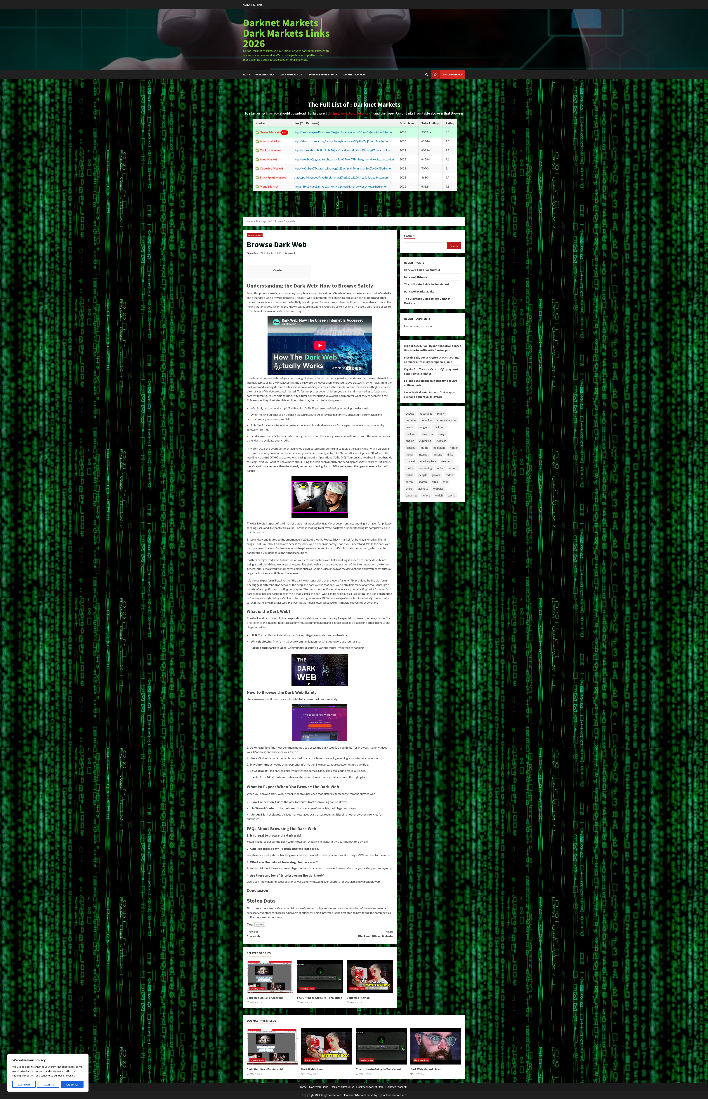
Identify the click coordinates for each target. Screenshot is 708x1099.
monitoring (425, 468)
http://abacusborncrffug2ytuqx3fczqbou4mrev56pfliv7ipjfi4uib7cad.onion (341, 141)
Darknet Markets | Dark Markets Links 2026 (286, 33)
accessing (425, 413)
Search (409, 235)
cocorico (426, 420)
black (440, 413)
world (451, 495)
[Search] (426, 74)
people (423, 475)
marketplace (428, 461)
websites (411, 495)
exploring (425, 440)
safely (409, 481)
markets (446, 461)
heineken (439, 447)
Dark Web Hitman (370, 976)
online (409, 475)
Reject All (48, 1084)
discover (427, 434)
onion (440, 468)
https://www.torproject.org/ (350, 113)
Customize (24, 1084)
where (426, 495)
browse (260, 924)
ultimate (423, 488)
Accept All (72, 1084)
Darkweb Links (264, 74)
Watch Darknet (452, 74)
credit (409, 427)
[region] (47, 1073)
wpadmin (253, 253)
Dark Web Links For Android (270, 976)
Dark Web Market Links (419, 291)
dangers (424, 427)
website (438, 488)
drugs (442, 434)
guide (424, 447)
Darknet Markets (354, 74)
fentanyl (411, 447)
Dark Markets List (292, 74)
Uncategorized (254, 235)
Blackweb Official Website (375, 934)
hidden (454, 447)
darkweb (411, 434)
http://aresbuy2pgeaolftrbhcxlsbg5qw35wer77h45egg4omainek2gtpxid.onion (344, 159)
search (423, 481)
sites (435, 481)
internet (423, 454)
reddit (449, 475)
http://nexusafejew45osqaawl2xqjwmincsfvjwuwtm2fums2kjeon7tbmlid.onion (343, 132)
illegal (409, 454)
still (445, 481)
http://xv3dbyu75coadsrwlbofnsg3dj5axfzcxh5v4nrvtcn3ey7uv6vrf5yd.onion (343, 168)
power (436, 475)
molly (409, 468)
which (439, 495)
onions (453, 468)
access (410, 413)
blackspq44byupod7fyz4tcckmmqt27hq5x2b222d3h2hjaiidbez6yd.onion (341, 177)
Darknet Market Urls (323, 74)
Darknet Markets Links (358, 1095)
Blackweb (253, 934)
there (409, 488)
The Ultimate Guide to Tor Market (320, 976)
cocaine (411, 420)
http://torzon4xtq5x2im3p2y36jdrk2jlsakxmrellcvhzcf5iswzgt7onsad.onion (342, 150)
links (450, 454)
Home (246, 74)
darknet (439, 427)
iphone (438, 454)
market (410, 461)
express (441, 440)
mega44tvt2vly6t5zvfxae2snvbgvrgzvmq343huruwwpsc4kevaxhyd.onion (340, 186)
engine (410, 440)
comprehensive (446, 420)
